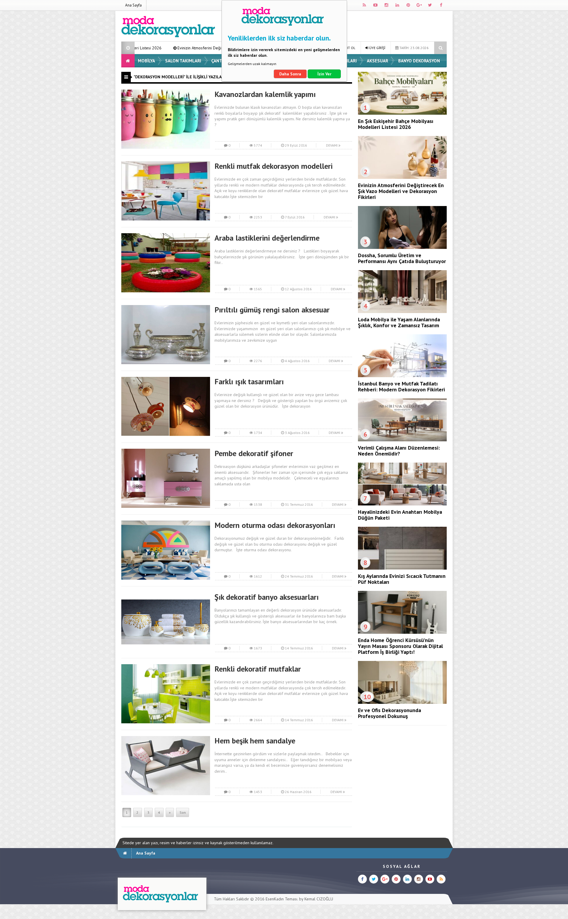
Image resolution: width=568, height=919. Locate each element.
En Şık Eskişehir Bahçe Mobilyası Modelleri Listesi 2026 (395, 124)
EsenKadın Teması (281, 899)
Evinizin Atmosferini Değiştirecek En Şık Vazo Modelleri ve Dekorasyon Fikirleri (184, 48)
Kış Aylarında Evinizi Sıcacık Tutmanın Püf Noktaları (402, 579)
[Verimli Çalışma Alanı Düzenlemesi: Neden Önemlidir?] (402, 440)
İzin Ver (324, 74)
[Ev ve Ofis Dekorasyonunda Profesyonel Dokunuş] (402, 702)
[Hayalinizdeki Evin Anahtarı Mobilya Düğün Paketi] (402, 504)
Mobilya (146, 61)
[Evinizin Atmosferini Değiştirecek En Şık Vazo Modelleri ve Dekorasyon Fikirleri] (402, 177)
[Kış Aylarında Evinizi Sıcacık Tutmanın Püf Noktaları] (402, 568)
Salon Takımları (183, 61)
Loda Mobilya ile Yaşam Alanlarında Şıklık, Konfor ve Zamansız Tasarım (399, 322)
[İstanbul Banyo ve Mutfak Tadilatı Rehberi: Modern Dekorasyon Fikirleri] (402, 375)
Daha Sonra (290, 74)
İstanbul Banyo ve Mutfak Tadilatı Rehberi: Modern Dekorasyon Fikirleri (401, 386)
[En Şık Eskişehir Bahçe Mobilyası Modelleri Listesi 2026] (402, 113)
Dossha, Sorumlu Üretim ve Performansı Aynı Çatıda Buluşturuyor (402, 258)
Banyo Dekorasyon (419, 61)
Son (183, 812)
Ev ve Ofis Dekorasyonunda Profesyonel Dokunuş (389, 713)
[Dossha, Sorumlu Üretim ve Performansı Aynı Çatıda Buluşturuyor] (402, 247)
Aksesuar (377, 61)
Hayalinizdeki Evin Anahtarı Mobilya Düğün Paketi (400, 514)
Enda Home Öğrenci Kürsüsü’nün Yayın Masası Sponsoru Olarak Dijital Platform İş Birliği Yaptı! (400, 646)
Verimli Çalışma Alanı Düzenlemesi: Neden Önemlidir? (399, 450)
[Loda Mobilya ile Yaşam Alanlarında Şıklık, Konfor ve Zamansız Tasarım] (402, 311)
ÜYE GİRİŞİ (376, 48)
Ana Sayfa (133, 5)
